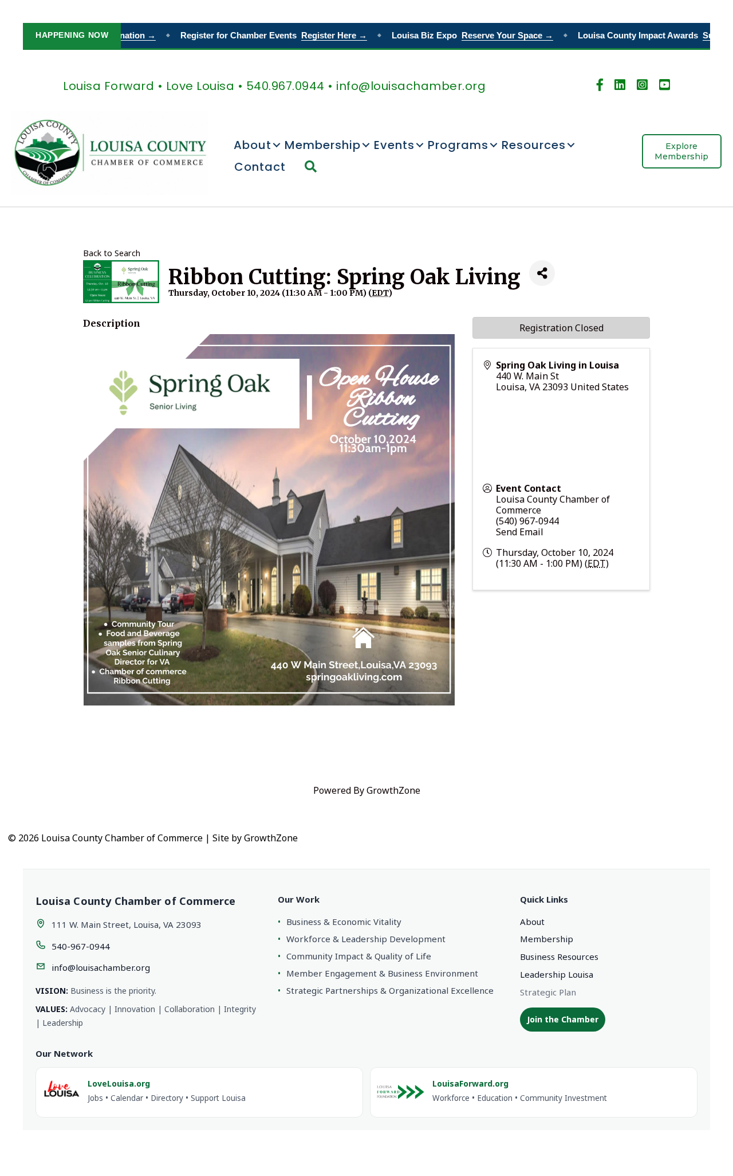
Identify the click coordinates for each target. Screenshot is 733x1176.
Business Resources (559, 956)
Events (394, 145)
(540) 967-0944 (527, 521)
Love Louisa (200, 86)
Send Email (519, 532)
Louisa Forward (108, 86)
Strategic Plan (548, 992)
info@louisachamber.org (101, 967)
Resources (534, 145)
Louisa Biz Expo (461, 35)
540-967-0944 (81, 946)
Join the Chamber (562, 1019)
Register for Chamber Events (262, 35)
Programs (458, 145)
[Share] (542, 273)
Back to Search (111, 253)
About (252, 145)
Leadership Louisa (556, 974)
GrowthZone (393, 790)
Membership (323, 145)
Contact (260, 167)
